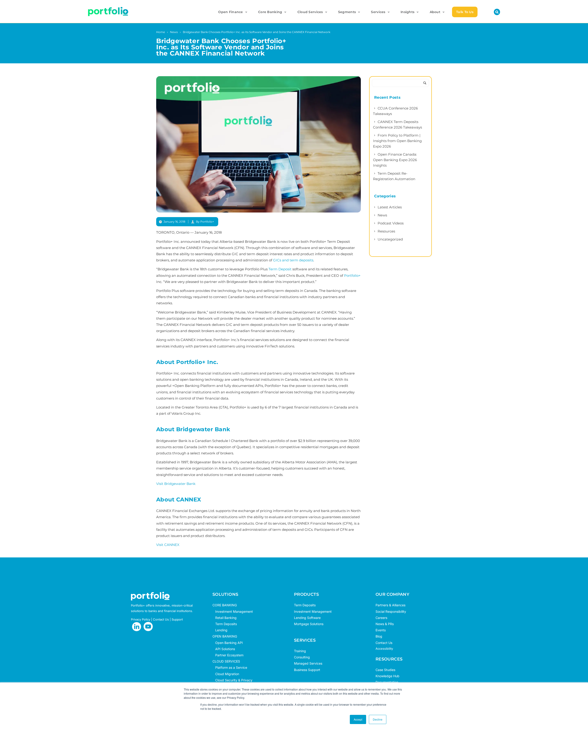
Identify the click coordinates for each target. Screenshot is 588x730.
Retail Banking (224, 618)
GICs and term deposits (293, 260)
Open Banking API (227, 643)
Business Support (307, 670)
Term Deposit (280, 269)
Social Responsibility (391, 611)
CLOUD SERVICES (226, 661)
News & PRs (385, 624)
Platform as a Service (229, 667)
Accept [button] (358, 719)
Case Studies (385, 670)
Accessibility (384, 648)
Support (177, 619)
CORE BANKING (224, 605)
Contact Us (161, 619)
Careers (381, 618)
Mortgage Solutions (308, 624)
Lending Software (307, 618)
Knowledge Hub (387, 676)
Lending (221, 630)
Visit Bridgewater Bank (175, 483)
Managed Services (308, 663)
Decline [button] (377, 719)
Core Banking (270, 12)
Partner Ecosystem (227, 655)
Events (381, 630)
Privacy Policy (140, 619)
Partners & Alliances (390, 605)
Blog (379, 636)
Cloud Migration (225, 674)
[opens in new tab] (136, 626)
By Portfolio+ (205, 221)
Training (300, 651)
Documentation (387, 682)
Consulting (302, 657)
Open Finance (230, 12)
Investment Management (234, 611)
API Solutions (223, 649)
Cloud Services (310, 12)
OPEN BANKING (224, 636)
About (435, 12)
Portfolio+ (352, 275)
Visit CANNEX (167, 545)
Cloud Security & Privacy (232, 680)
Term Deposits (224, 624)
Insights (407, 12)
